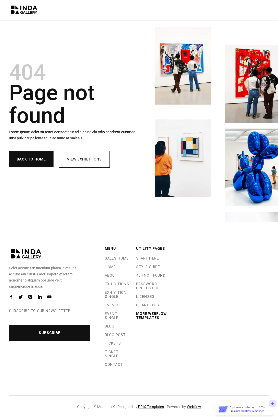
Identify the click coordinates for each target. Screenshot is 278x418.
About (111, 275)
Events (112, 305)
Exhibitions (117, 284)
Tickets (113, 343)
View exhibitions (84, 159)
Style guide (148, 267)
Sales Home (117, 258)
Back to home (31, 159)
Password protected (147, 286)
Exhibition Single (116, 294)
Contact (114, 364)
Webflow (194, 407)
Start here (147, 258)
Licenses (145, 297)
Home (110, 267)
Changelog (147, 305)
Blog (109, 326)
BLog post (115, 335)
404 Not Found (150, 275)
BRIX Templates (151, 407)
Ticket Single (111, 354)
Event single (111, 316)
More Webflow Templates (151, 316)
